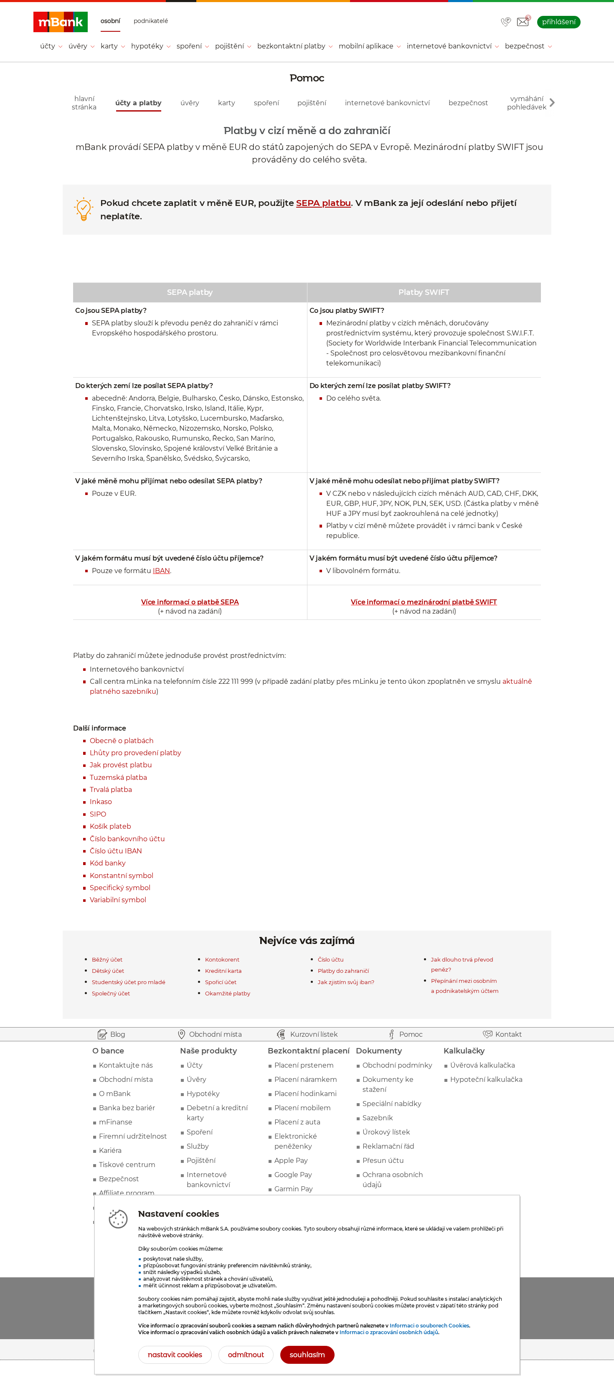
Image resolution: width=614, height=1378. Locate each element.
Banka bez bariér (127, 1108)
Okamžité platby (227, 993)
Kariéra (110, 1151)
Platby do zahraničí (343, 970)
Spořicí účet (220, 982)
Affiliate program (127, 1193)
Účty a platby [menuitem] (138, 103)
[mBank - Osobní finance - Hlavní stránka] (60, 22)
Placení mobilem (302, 1108)
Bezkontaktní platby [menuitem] (291, 46)
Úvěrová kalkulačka (482, 1065)
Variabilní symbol (118, 900)
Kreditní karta (223, 970)
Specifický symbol (120, 888)
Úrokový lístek (386, 1132)
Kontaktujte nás (126, 1065)
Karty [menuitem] (109, 46)
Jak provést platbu (121, 765)
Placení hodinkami (305, 1094)
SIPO (98, 814)
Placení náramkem (305, 1080)
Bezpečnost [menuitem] (525, 46)
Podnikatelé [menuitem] (151, 21)
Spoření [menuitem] (189, 46)
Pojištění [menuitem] (229, 46)
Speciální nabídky (392, 1104)
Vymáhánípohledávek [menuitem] (527, 103)
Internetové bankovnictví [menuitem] (449, 46)
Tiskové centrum (127, 1165)
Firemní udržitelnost (133, 1136)
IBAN (161, 571)
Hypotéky (203, 1094)
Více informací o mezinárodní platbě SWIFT (424, 602)
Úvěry (196, 1080)
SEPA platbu (323, 202)
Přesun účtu (383, 1161)
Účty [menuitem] (47, 46)
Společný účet (111, 993)
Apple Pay (291, 1161)
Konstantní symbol (121, 876)
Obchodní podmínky (397, 1065)
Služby (198, 1146)
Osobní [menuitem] (110, 21)
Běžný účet (107, 959)
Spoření (200, 1132)
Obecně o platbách (122, 741)
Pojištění (201, 1161)
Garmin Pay (293, 1189)
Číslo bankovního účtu (127, 839)
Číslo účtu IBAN (116, 851)
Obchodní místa (126, 1080)
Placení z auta (297, 1122)
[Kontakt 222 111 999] (506, 23)
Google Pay (293, 1175)
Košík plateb (110, 826)
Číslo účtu (331, 959)
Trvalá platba (111, 790)
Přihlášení (559, 22)
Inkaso (101, 802)
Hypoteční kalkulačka (486, 1080)
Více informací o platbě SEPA (189, 602)
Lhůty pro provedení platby (135, 753)
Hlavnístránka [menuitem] (84, 103)
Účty (195, 1065)
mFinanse (115, 1122)
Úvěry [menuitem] (78, 46)
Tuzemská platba (118, 778)
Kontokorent (222, 959)
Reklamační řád (388, 1146)
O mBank (115, 1094)
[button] (522, 22)
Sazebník (378, 1118)
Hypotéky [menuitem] (147, 46)
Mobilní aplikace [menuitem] (366, 46)
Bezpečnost (119, 1179)
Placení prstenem (304, 1065)
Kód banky (108, 863)
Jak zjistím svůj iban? (346, 982)
